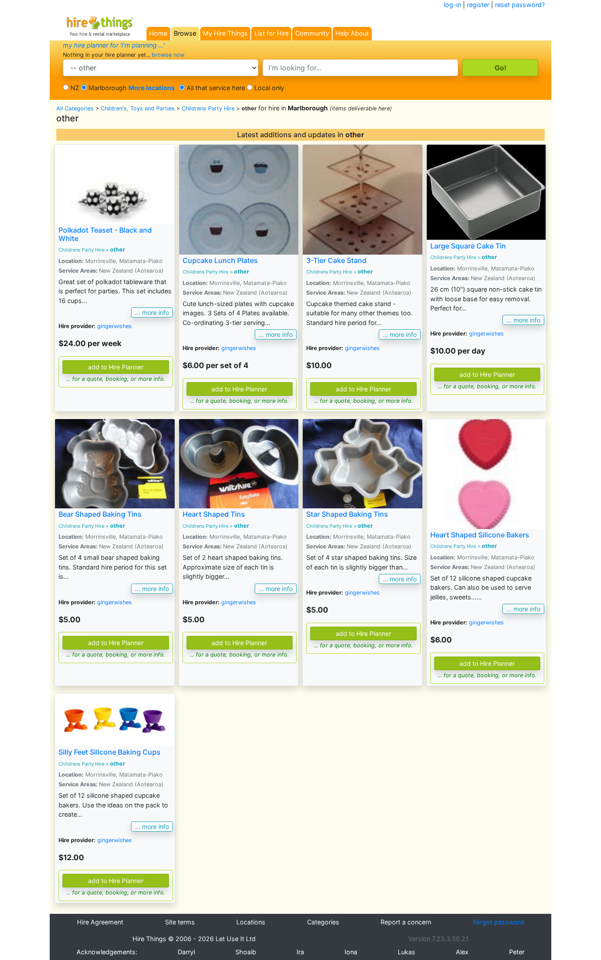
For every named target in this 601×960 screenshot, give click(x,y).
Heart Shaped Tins (214, 514)
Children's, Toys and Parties (138, 108)
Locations (250, 922)
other (117, 249)
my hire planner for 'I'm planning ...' (114, 45)
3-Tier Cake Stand (336, 260)
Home (158, 33)
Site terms (180, 922)
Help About (352, 33)
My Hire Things (225, 33)
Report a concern (406, 922)
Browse (185, 33)
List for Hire (271, 33)
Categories (323, 922)
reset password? (520, 4)
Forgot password (498, 922)
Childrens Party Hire (208, 108)
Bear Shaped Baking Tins (100, 514)
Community (312, 33)
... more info (152, 312)
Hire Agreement (100, 922)
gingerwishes (114, 326)
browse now (168, 54)
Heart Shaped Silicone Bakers (479, 534)
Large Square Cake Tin (468, 245)
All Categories (75, 108)
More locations (151, 87)
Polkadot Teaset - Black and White (105, 234)
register (478, 4)
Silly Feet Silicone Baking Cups (110, 752)
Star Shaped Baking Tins (347, 514)
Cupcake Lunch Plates (220, 260)
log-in (452, 4)
